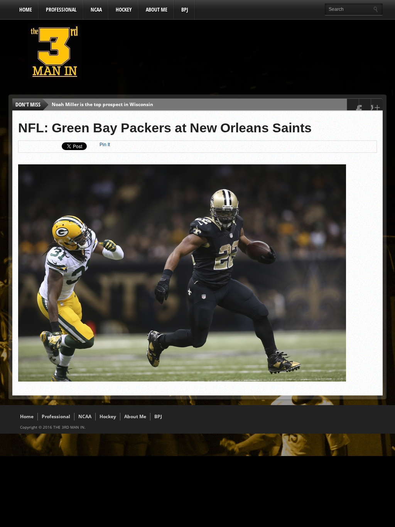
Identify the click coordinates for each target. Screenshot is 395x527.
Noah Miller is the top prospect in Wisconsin (102, 104)
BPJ (184, 9)
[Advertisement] (242, 53)
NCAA (96, 9)
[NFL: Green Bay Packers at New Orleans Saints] (182, 380)
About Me (156, 9)
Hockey (124, 9)
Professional (61, 9)
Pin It (105, 144)
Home (25, 9)
